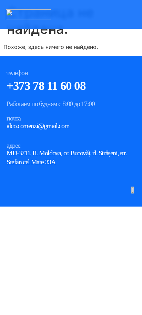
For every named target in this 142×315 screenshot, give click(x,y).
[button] (134, 14)
